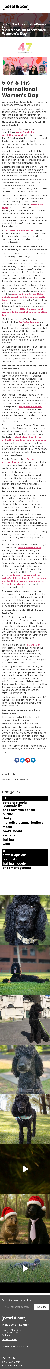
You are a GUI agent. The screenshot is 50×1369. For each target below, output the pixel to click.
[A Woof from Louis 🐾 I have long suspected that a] (25, 920)
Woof (6, 844)
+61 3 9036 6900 (9, 1340)
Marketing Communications (23, 822)
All (4, 851)
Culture (8, 814)
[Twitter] (9, 1357)
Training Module (14, 863)
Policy (5, 1365)
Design (7, 818)
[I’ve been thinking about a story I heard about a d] (25, 970)
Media (7, 827)
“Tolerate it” (33, 645)
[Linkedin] (14, 1357)
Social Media (12, 831)
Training (8, 839)
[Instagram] (4, 1357)
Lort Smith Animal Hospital (20, 230)
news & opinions (14, 855)
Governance (15, 1365)
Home (4, 24)
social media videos (29, 547)
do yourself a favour (30, 406)
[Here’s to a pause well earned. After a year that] (25, 1169)
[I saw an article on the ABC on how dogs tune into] (25, 1119)
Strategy (9, 835)
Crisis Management (17, 868)
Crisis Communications (19, 810)
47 (10, 24)
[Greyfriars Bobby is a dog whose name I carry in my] (25, 1020)
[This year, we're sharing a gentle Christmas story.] (25, 1219)
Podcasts (10, 859)
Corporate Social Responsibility (15, 804)
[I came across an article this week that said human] (25, 1069)
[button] (45, 6)
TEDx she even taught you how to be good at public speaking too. (24, 312)
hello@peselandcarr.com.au (15, 1346)
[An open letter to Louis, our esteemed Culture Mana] (25, 1268)
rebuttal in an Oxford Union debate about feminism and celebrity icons (23, 297)
